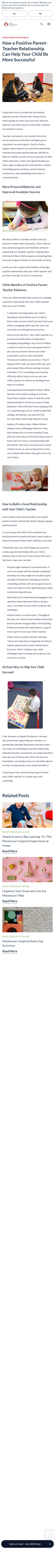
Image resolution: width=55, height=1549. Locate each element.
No (40, 13)
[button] (27, 1544)
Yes (14, 13)
